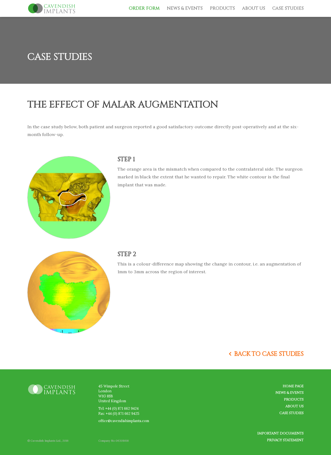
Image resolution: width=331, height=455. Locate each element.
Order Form (144, 8)
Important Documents (280, 433)
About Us (253, 8)
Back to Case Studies (269, 354)
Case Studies (288, 8)
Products (222, 8)
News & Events (185, 8)
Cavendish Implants (51, 8)
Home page (293, 386)
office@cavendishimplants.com (123, 421)
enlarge (69, 238)
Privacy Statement (285, 440)
